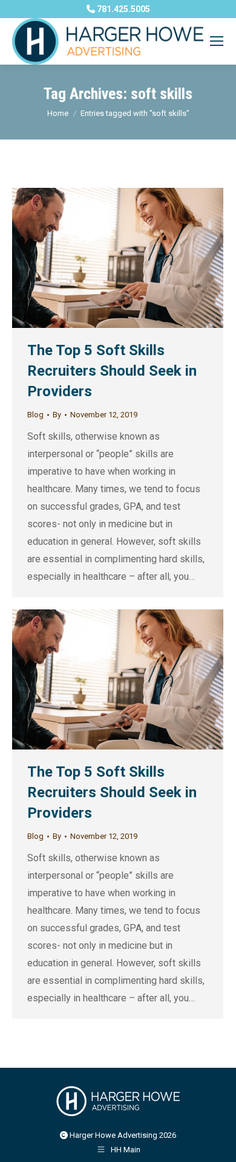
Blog (35, 414)
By (57, 414)
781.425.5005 (122, 9)
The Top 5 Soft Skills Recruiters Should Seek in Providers (112, 371)
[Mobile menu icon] (216, 41)
